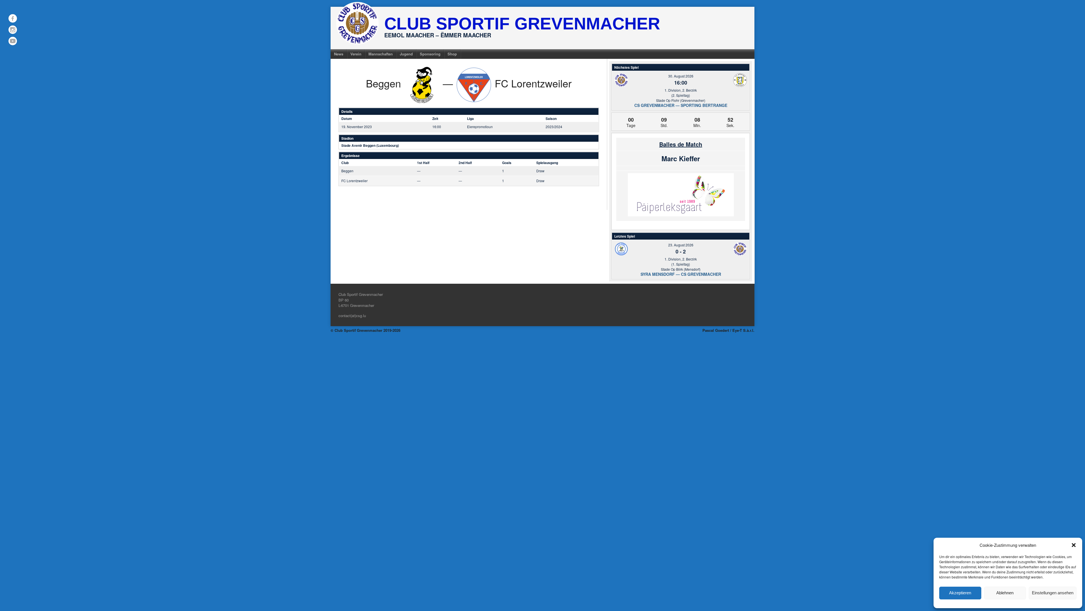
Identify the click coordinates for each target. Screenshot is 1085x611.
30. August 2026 (680, 76)
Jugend (406, 54)
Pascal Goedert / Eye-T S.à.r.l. (728, 330)
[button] (1074, 545)
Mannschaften (380, 54)
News (338, 54)
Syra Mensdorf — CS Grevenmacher (681, 274)
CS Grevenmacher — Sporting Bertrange (680, 105)
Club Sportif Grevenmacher (522, 23)
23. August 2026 (680, 244)
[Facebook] (12, 18)
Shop (452, 54)
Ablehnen (1005, 592)
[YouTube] (12, 41)
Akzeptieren (960, 592)
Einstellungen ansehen (1052, 592)
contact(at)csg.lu (352, 315)
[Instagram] (12, 29)
